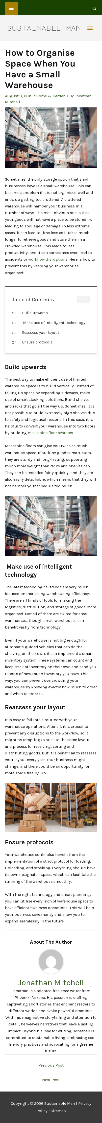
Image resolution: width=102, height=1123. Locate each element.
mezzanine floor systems (50, 432)
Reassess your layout (40, 332)
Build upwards (35, 313)
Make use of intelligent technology (53, 323)
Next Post (51, 1079)
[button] (94, 8)
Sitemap (58, 1110)
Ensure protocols (37, 342)
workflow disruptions (48, 259)
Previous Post (51, 1065)
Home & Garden (51, 96)
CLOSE (83, 299)
